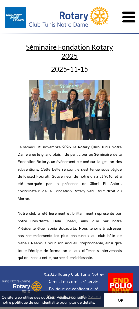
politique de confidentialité (35, 302)
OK (120, 300)
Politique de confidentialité (74, 288)
